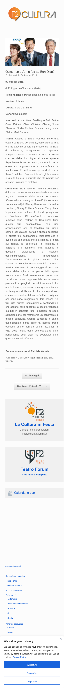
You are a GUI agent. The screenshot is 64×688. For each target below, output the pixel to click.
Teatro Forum (11, 580)
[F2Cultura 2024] (32, 14)
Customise (32, 673)
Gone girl (32, 375)
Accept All (32, 664)
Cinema (8, 360)
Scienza (11, 608)
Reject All (32, 681)
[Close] (61, 639)
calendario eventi (13, 566)
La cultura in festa (13, 585)
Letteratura (12, 598)
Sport (9, 613)
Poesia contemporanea (17, 603)
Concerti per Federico (15, 575)
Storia (10, 617)
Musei (10, 632)
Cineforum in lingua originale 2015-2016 (35, 357)
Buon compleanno (13, 590)
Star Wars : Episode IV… (32, 386)
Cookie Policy (19, 657)
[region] (32, 662)
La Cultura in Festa (34, 424)
